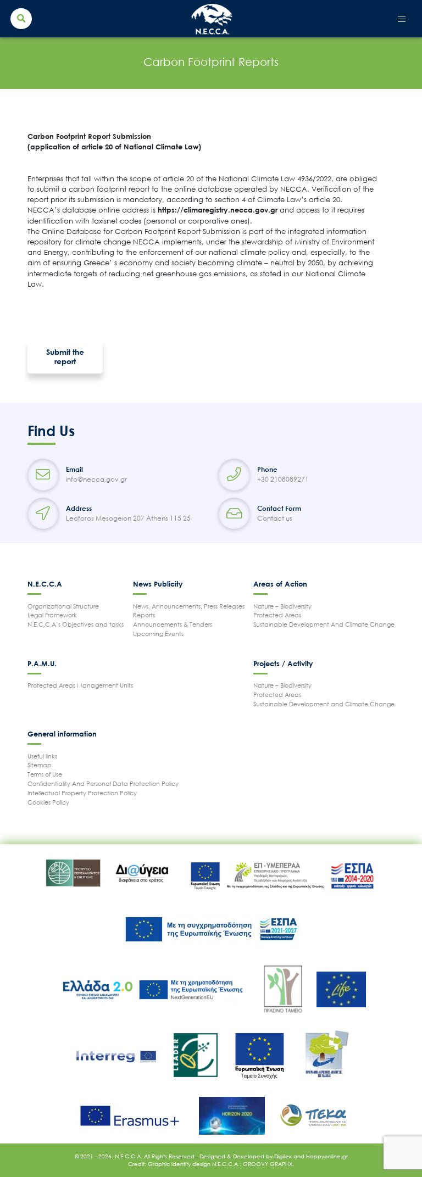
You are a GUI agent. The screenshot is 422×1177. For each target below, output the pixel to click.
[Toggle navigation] (402, 18)
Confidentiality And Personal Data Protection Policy (103, 783)
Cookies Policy (48, 802)
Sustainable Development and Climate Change (324, 703)
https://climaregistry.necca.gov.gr (217, 209)
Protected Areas (277, 614)
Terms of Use (44, 774)
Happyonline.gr (327, 1156)
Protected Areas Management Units (80, 685)
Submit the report (65, 356)
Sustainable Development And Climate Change (324, 624)
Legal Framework (52, 614)
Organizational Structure (63, 606)
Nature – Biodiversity (282, 606)
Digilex (283, 1156)
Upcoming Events (158, 633)
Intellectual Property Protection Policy (82, 792)
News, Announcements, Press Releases (189, 606)
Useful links (42, 756)
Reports (144, 614)
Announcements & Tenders (172, 624)
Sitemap (39, 764)
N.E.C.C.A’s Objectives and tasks (75, 624)
